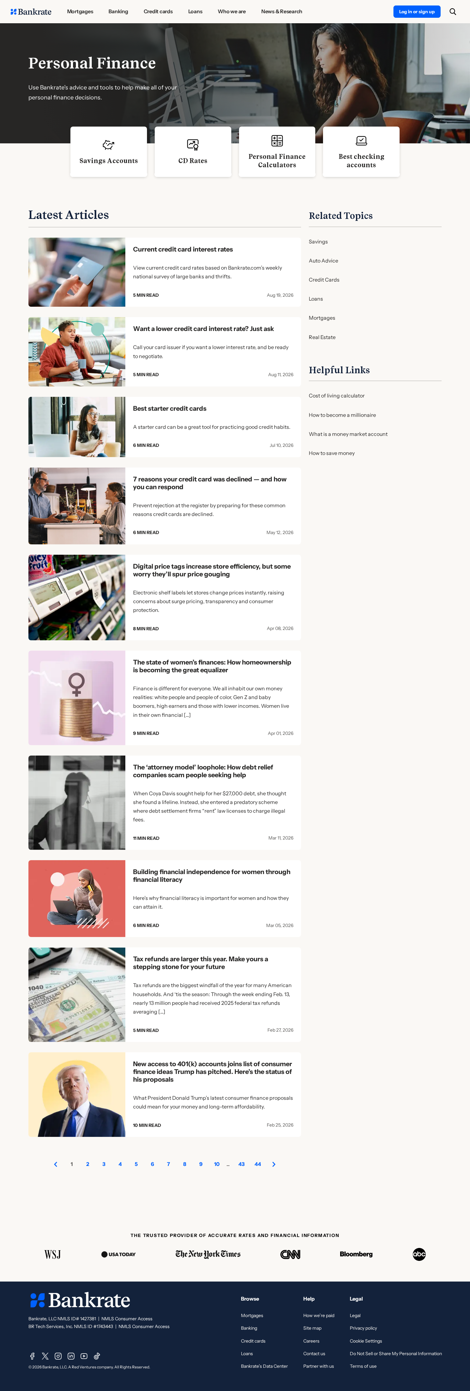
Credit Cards (324, 279)
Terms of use (363, 1366)
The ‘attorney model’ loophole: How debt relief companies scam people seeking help (203, 771)
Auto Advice (323, 260)
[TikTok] (97, 1356)
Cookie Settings (366, 1341)
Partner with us (318, 1366)
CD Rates (192, 161)
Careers (311, 1341)
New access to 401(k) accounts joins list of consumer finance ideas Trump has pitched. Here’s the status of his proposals (212, 1071)
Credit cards (253, 1341)
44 (258, 1164)
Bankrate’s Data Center (264, 1366)
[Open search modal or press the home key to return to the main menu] (453, 12)
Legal (355, 1315)
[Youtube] (84, 1356)
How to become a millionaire (342, 415)
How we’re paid (318, 1315)
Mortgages (322, 317)
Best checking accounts (361, 161)
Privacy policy (363, 1328)
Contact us (314, 1353)
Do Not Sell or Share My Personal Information (396, 1353)
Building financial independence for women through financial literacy (211, 875)
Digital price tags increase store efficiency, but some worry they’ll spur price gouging (212, 570)
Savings (318, 241)
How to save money (332, 453)
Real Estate (322, 337)
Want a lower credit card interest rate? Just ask (203, 329)
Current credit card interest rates (183, 249)
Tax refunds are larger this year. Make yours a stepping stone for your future (200, 963)
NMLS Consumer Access (126, 1319)
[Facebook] (32, 1356)
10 (217, 1164)
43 (241, 1164)
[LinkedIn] (71, 1356)
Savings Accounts (108, 161)
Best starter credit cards (169, 408)
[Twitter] (45, 1356)
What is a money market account (348, 434)
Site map (312, 1328)
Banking (249, 1328)
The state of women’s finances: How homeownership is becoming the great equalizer (212, 666)
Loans (316, 298)
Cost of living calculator (337, 395)
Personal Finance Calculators (277, 161)
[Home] (31, 11)
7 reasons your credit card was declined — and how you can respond (210, 483)
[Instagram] (58, 1356)
